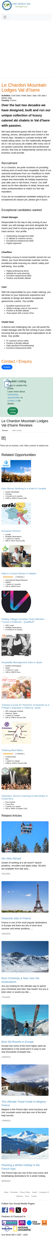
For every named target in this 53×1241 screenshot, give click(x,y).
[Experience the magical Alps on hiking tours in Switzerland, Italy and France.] (16, 734)
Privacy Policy (25, 1192)
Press (27, 1196)
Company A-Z (44, 1192)
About (6, 1192)
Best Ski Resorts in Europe (17, 1041)
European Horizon (11, 531)
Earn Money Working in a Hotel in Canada (23, 488)
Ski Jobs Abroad (11, 858)
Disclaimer (14, 1192)
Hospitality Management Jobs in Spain (21, 662)
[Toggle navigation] (4, 17)
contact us (12, 400)
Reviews (5, 430)
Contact (34, 1196)
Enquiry (7, 367)
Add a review (17, 430)
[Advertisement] (26, 48)
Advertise (19, 1196)
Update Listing (12, 410)
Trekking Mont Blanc (12, 750)
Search (34, 1192)
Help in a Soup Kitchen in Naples (18, 573)
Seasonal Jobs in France (16, 918)
